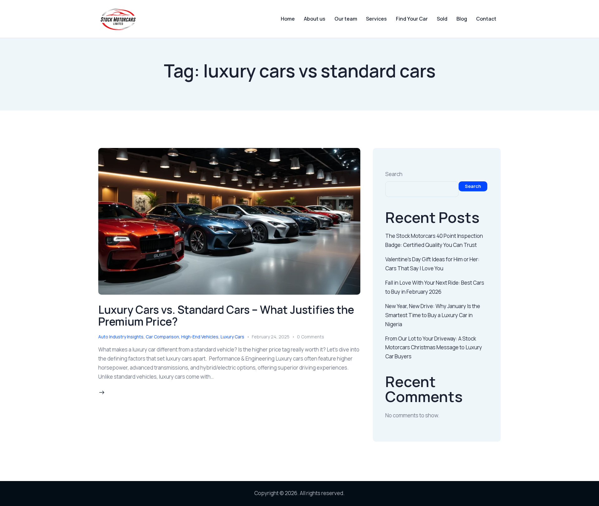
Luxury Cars (232, 337)
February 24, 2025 (271, 337)
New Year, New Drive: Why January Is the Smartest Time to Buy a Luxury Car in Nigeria (432, 315)
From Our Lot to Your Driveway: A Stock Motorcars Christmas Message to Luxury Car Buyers (433, 347)
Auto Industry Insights (121, 337)
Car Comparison (162, 337)
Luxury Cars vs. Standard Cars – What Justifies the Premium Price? (226, 315)
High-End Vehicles (199, 337)
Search (393, 174)
